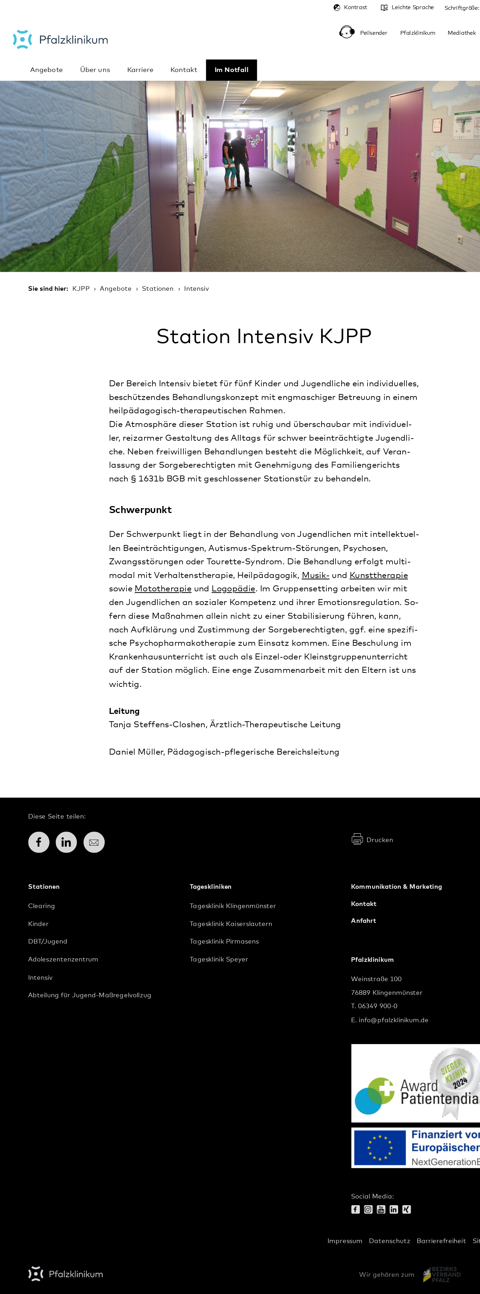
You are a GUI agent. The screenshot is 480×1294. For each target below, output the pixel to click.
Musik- (316, 575)
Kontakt (183, 69)
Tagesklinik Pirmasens (224, 942)
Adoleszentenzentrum (63, 960)
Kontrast (355, 7)
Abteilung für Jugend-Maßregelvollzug (89, 995)
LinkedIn (69, 842)
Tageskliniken (211, 887)
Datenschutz (389, 1241)
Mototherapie (163, 589)
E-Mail (97, 842)
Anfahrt (363, 921)
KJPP (80, 289)
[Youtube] (383, 1210)
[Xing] (408, 1210)
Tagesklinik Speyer (219, 960)
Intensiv (196, 289)
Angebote (46, 69)
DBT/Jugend (47, 942)
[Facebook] (357, 1210)
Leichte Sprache (413, 7)
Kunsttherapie (379, 575)
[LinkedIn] (395, 1210)
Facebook (42, 842)
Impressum (345, 1241)
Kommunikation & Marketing (396, 887)
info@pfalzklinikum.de (394, 1020)
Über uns (95, 69)
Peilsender (374, 33)
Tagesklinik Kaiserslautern (231, 924)
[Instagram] (370, 1210)
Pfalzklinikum (60, 39)
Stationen (158, 289)
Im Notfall (232, 69)
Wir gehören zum (386, 1275)
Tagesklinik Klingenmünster (233, 906)
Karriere (140, 69)
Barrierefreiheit (441, 1241)
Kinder (38, 924)
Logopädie (233, 589)
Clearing (41, 906)
